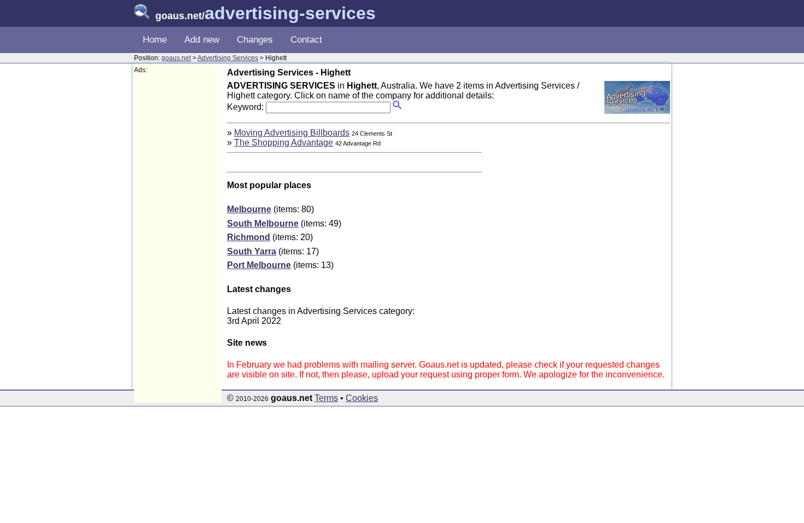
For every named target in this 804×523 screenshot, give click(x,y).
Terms (326, 398)
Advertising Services (227, 58)
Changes (255, 39)
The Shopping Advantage (283, 142)
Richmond (248, 237)
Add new (201, 39)
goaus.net (176, 58)
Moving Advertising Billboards (291, 132)
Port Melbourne (259, 265)
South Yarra (251, 251)
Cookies (362, 398)
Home (155, 39)
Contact (306, 39)
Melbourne (249, 209)
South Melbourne (263, 223)
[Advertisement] (178, 238)
